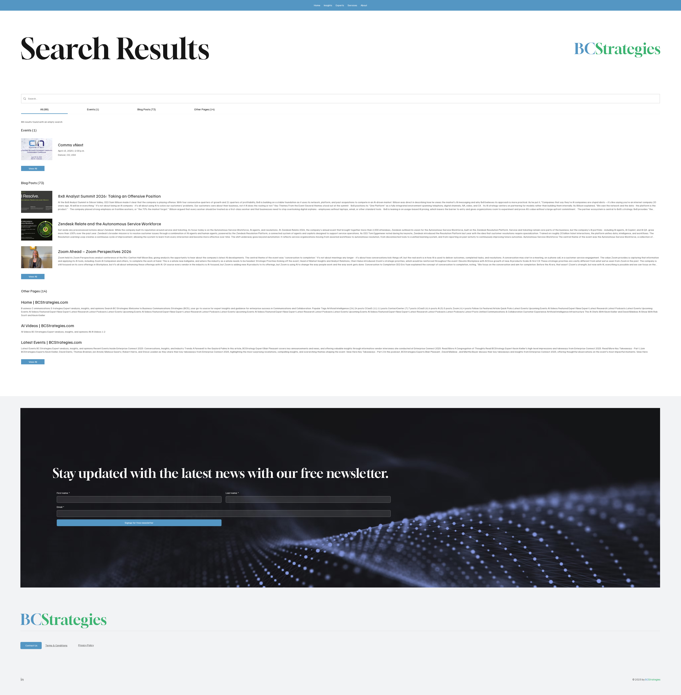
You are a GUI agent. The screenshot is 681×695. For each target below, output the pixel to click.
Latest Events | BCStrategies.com (51, 342)
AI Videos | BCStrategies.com (47, 325)
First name (63, 492)
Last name (232, 492)
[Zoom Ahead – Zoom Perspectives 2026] (36, 257)
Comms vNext (70, 144)
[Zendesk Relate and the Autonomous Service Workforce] (36, 230)
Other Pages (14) (34, 291)
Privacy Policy (86, 645)
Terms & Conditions (56, 645)
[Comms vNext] (36, 149)
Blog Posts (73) (32, 182)
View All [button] (33, 168)
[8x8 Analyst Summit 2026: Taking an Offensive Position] (36, 202)
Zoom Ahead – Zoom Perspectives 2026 (94, 251)
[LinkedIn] (22, 679)
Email (60, 506)
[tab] (44, 109)
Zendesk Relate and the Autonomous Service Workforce (109, 223)
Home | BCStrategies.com (44, 302)
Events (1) (29, 130)
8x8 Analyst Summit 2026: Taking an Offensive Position (109, 195)
